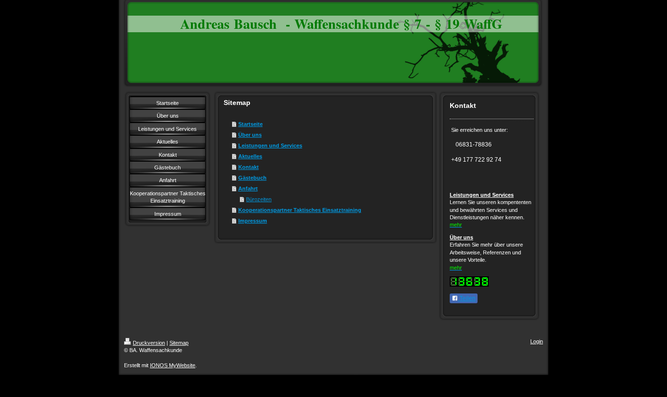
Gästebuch (252, 178)
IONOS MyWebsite (172, 365)
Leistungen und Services (270, 145)
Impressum (252, 221)
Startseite (250, 124)
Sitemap (178, 343)
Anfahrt (248, 188)
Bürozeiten (258, 199)
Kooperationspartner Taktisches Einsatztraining (299, 210)
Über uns (250, 135)
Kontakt (248, 167)
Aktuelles (250, 156)
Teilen (467, 298)
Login (536, 341)
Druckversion (149, 343)
